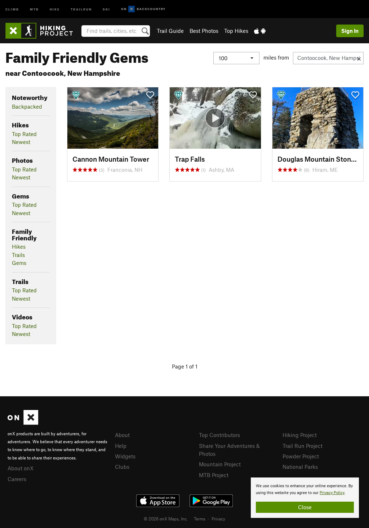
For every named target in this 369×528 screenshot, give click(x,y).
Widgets (125, 456)
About (122, 435)
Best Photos (204, 30)
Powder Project (301, 456)
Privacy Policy (332, 492)
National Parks (300, 466)
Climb (12, 8)
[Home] (42, 31)
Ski (106, 8)
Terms (199, 518)
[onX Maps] (23, 422)
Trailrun (81, 8)
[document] (305, 498)
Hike (55, 8)
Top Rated (24, 134)
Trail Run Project (303, 445)
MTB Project (213, 475)
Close (305, 507)
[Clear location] (359, 58)
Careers (17, 479)
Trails (18, 255)
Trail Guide (170, 30)
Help (120, 445)
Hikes (19, 246)
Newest (21, 142)
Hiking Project (300, 435)
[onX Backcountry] (143, 9)
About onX (21, 468)
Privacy (218, 518)
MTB (34, 8)
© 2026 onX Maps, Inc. (166, 518)
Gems (19, 262)
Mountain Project (220, 464)
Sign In (350, 30)
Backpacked (27, 106)
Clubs (122, 466)
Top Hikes (236, 30)
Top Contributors (219, 435)
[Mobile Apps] (260, 30)
